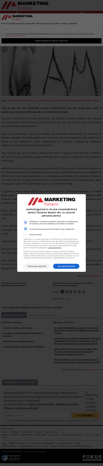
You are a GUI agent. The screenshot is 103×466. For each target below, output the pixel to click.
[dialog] (51, 233)
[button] (51, 235)
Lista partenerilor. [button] (55, 248)
